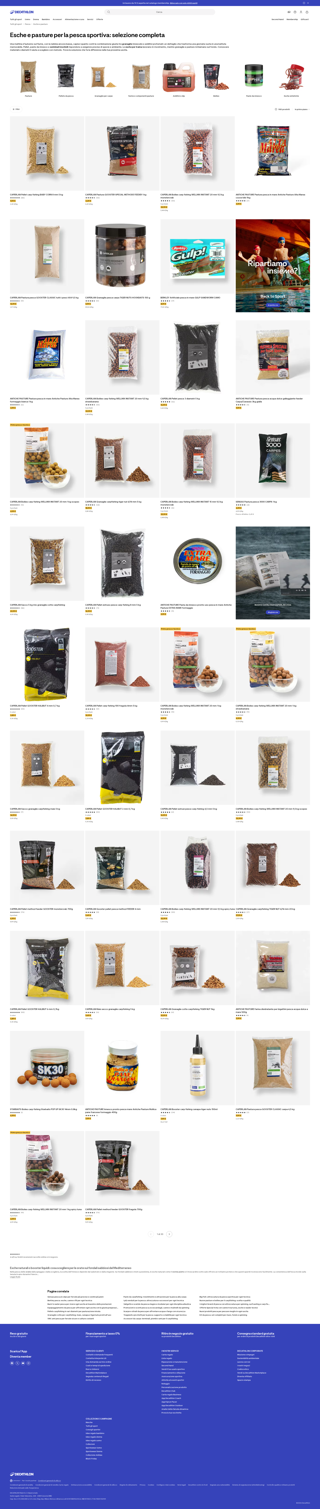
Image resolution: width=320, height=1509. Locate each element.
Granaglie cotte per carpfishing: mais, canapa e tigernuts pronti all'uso (79, 1315)
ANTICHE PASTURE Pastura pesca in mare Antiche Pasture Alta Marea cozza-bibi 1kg (271, 196)
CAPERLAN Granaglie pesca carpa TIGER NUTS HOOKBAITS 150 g (117, 297)
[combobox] (302, 109)
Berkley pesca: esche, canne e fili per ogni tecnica (70, 1300)
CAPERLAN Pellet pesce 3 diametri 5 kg (180, 398)
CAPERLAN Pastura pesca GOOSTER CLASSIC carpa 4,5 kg (265, 1109)
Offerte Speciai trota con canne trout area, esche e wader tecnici (229, 1308)
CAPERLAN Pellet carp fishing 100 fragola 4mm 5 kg (111, 706)
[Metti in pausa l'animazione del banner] (304, 3)
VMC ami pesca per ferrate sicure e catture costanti (71, 1319)
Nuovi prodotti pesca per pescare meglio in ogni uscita (224, 1311)
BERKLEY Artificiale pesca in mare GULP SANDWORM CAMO (190, 297)
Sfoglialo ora (273, 612)
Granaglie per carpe (104, 96)
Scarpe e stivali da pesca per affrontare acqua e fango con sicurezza (154, 1311)
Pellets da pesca (66, 96)
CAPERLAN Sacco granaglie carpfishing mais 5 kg (35, 809)
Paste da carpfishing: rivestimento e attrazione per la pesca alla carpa (155, 1297)
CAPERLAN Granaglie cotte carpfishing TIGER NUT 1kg (187, 1009)
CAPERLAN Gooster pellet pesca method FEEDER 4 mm (113, 909)
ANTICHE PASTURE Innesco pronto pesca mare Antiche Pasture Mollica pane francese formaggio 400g (121, 1111)
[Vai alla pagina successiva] (169, 1234)
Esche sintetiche (291, 96)
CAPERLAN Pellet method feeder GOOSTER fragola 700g (113, 1209)
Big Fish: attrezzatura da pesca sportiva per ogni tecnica (225, 1297)
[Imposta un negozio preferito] (289, 12)
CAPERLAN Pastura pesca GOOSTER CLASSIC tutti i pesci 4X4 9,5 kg (44, 297)
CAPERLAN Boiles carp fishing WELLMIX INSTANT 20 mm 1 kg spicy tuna (46, 1209)
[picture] (47, 153)
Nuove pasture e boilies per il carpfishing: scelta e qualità (225, 1300)
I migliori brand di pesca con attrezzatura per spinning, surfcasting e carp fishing (236, 1304)
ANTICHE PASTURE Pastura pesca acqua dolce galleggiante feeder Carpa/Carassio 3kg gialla (269, 400)
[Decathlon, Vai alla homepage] (22, 12)
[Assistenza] (295, 12)
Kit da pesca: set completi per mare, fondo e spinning (223, 1315)
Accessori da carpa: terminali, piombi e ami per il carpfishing (151, 1319)
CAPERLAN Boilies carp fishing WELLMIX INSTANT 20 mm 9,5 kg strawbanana (117, 400)
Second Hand (278, 19)
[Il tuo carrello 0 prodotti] (307, 12)
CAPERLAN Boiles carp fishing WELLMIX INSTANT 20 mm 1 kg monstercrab (191, 707)
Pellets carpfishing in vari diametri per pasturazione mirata (74, 1311)
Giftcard (304, 19)
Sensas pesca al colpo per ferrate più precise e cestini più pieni (76, 1297)
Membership (292, 19)
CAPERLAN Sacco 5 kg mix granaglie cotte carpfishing (37, 605)
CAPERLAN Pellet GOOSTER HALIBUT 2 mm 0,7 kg (110, 809)
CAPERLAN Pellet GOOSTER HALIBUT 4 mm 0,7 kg (35, 706)
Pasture (28, 96)
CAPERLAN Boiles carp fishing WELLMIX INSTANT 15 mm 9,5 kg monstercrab (191, 503)
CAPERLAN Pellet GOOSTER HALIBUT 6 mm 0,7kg (34, 1009)
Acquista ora (273, 305)
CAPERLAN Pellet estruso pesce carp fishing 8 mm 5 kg (113, 605)
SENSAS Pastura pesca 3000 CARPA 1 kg (256, 501)
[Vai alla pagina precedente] (151, 1234)
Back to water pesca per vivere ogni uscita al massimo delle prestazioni (80, 1304)
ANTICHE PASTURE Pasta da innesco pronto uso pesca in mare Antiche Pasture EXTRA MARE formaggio (196, 606)
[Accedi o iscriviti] (301, 12)
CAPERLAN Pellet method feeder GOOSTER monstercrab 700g (41, 909)
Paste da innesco (254, 96)
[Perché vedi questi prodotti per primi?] (276, 109)
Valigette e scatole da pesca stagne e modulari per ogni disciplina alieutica (157, 1304)
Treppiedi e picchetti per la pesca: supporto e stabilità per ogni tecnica (155, 1315)
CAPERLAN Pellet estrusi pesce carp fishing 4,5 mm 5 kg (188, 809)
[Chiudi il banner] (308, 3)
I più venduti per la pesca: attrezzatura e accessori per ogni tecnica (154, 1300)
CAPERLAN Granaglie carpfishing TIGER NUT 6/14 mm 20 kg (265, 909)
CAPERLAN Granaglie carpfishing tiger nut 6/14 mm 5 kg (113, 501)
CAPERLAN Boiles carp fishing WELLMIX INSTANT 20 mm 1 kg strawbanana (266, 707)
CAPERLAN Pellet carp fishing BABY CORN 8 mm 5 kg (36, 194)
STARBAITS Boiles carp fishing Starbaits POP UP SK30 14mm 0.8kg (43, 1109)
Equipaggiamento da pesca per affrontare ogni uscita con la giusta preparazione (84, 1308)
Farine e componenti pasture (141, 96)
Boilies (216, 96)
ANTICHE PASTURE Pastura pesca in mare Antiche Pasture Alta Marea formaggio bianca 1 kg (45, 400)
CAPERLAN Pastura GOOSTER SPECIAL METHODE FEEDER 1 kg (115, 194)
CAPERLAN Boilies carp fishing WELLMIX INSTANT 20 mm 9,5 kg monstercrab (192, 196)
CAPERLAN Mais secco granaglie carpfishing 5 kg (110, 1009)
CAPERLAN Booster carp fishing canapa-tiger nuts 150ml (189, 1109)
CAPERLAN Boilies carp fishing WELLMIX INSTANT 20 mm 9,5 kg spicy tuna (197, 909)
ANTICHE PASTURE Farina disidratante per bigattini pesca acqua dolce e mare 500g (272, 1010)
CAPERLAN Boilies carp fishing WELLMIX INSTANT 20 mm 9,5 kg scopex (271, 809)
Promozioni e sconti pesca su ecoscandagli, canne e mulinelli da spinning (156, 1308)
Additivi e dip (179, 96)
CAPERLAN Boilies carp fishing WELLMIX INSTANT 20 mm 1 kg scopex (44, 501)
